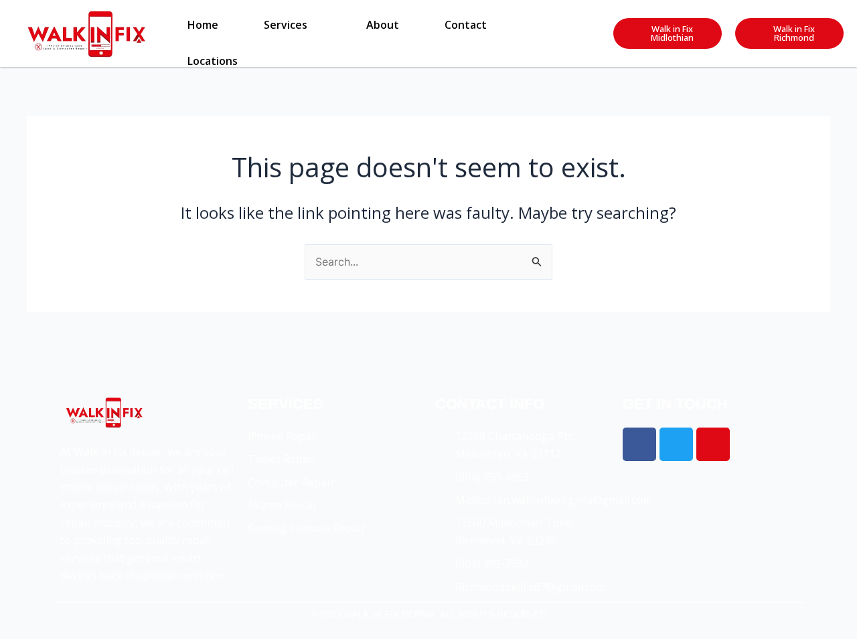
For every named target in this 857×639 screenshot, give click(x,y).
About (382, 24)
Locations (212, 61)
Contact (466, 24)
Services (285, 24)
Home (202, 24)
